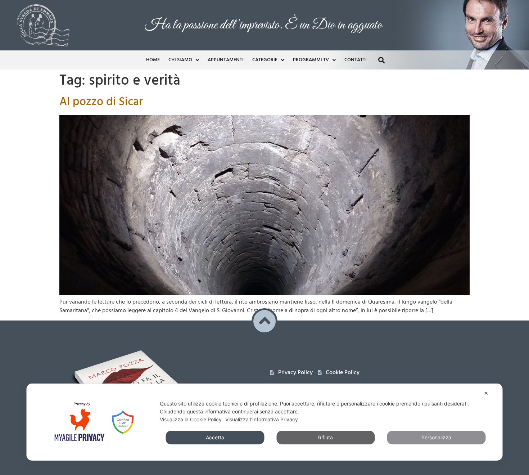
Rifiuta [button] (325, 437)
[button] (381, 60)
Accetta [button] (215, 437)
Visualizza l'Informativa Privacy (261, 419)
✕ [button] (486, 393)
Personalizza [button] (436, 437)
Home (153, 60)
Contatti (355, 60)
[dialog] (265, 422)
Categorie (264, 60)
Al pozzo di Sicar (101, 102)
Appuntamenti (226, 60)
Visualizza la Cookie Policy (191, 419)
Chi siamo (180, 60)
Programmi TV (311, 60)
